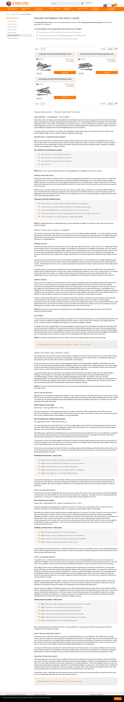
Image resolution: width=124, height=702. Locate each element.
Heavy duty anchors (13, 35)
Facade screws (12, 24)
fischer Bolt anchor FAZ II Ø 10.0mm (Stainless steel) (97, 54)
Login (88, 4)
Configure (64, 72)
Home (7, 14)
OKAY (117, 698)
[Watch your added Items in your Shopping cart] (115, 4)
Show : (37, 49)
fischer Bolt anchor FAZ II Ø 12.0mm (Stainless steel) (55, 79)
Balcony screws (12, 27)
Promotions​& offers (109, 9)
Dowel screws (12, 29)
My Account (89, 2)
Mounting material (15, 14)
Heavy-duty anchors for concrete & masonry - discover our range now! (65, 344)
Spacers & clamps (13, 38)
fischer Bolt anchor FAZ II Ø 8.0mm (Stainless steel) (55, 54)
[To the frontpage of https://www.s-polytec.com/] (17, 3)
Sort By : (103, 49)
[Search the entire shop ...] (82, 4)
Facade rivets (12, 21)
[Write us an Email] (108, 4)
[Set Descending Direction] (116, 49)
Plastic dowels (12, 32)
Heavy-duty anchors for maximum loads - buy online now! (61, 681)
